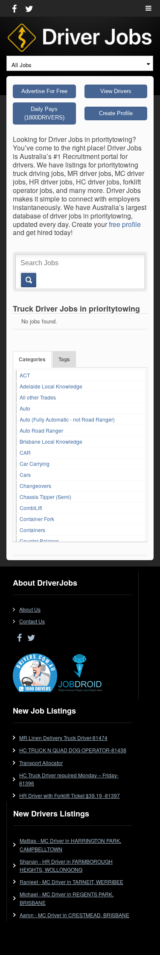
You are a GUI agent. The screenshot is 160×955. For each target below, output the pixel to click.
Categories (32, 359)
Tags (64, 359)
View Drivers (115, 91)
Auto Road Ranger (41, 430)
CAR (25, 452)
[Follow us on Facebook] (14, 8)
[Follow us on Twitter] (29, 8)
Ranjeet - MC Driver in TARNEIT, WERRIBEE (71, 881)
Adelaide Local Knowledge (51, 386)
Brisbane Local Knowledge (51, 441)
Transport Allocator (41, 762)
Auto (25, 408)
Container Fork (37, 518)
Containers (32, 529)
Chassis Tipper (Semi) (45, 496)
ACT (25, 375)
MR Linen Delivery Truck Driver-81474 (63, 737)
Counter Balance (39, 540)
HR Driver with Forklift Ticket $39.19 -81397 (69, 795)
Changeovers (35, 485)
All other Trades (38, 397)
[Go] (27, 276)
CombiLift (31, 507)
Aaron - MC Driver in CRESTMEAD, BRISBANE (74, 914)
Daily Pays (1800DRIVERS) (44, 113)
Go (28, 280)
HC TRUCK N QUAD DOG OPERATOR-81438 (72, 750)
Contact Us (32, 621)
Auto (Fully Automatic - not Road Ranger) (67, 419)
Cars (25, 474)
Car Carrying (34, 463)
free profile (125, 224)
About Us (30, 609)
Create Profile (116, 113)
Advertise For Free (44, 91)
